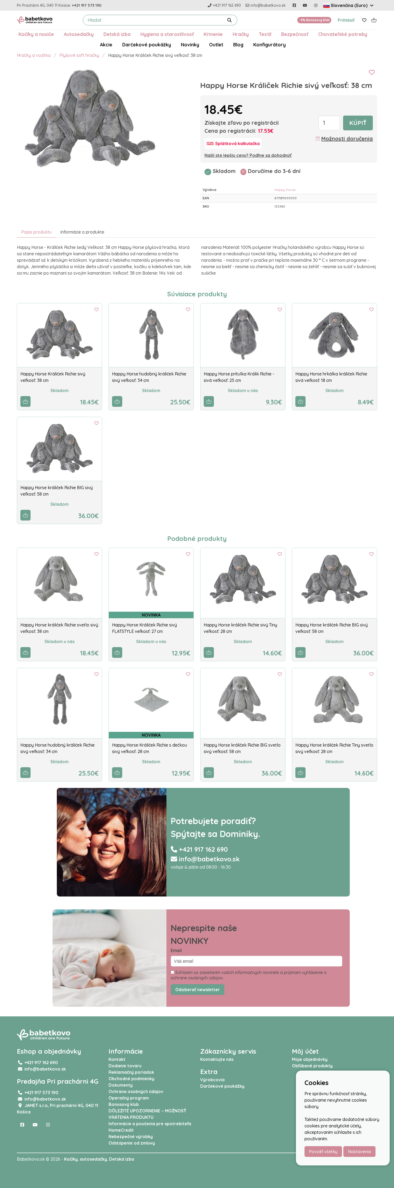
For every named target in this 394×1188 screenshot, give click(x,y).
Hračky (241, 34)
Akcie (106, 44)
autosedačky (93, 1159)
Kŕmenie (213, 34)
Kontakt (117, 1059)
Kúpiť (358, 123)
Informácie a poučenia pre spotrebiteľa (150, 1123)
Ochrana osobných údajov (136, 1091)
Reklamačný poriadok (131, 1072)
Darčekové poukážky (146, 44)
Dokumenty (121, 1085)
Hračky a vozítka (34, 55)
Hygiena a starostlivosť (167, 34)
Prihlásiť (346, 20)
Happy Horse (285, 190)
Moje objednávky (310, 1059)
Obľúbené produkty (312, 1065)
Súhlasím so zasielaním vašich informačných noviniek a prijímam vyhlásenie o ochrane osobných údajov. (249, 975)
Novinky (190, 44)
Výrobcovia (212, 1079)
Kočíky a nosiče (36, 34)
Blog (238, 44)
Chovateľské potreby (342, 34)
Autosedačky (79, 34)
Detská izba (117, 34)
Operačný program (129, 1098)
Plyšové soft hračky (79, 55)
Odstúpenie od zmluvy (132, 1143)
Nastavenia (359, 1151)
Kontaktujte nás (216, 1059)
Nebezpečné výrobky (131, 1136)
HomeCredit (121, 1130)
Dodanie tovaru (125, 1065)
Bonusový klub (124, 1104)
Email (176, 950)
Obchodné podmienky (131, 1078)
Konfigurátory (269, 44)
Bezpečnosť (294, 34)
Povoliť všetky (323, 1151)
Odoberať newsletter (197, 989)
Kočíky (71, 1159)
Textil (265, 34)
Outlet (216, 44)
